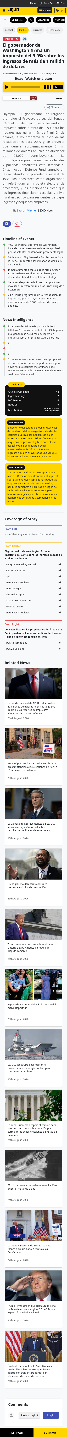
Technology (54, 29)
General (9, 29)
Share (55, 107)
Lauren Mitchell (27, 210)
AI (31, 19)
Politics (22, 29)
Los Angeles (43, 19)
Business (37, 29)
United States (18, 19)
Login (61, 10)
